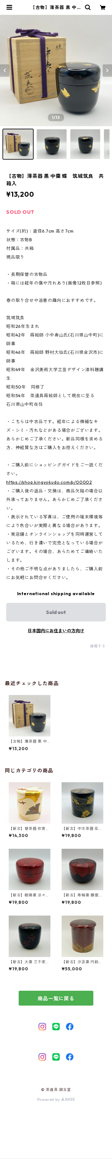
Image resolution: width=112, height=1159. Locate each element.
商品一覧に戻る (56, 998)
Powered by (49, 1099)
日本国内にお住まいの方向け (56, 630)
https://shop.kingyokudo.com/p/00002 (49, 482)
